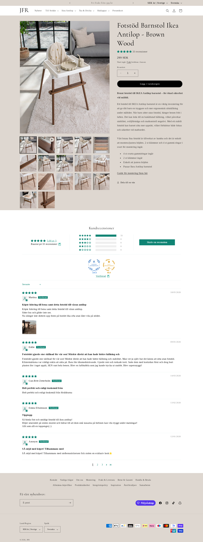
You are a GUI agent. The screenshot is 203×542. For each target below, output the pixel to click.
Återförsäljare (130, 485)
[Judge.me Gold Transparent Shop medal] (109, 265)
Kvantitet (121, 67)
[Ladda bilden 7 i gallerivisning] (64, 163)
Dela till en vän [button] (128, 182)
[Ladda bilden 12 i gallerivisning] (64, 181)
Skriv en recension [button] (157, 242)
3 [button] (102, 464)
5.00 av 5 (51, 240)
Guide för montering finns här (132, 173)
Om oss (79, 480)
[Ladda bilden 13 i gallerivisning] (83, 181)
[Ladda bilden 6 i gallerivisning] (46, 163)
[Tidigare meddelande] (70, 3)
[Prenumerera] (70, 502)
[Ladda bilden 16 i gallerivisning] (46, 200)
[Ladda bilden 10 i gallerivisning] (28, 181)
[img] (29, 293)
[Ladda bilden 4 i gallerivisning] (101, 145)
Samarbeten (145, 485)
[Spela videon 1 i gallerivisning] (46, 145)
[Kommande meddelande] (133, 3)
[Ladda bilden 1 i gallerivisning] (28, 145)
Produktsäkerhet (82, 485)
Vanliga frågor (66, 480)
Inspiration (116, 485)
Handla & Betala (143, 480)
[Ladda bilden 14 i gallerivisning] (101, 181)
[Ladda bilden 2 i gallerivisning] (64, 145)
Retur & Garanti (125, 480)
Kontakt (53, 480)
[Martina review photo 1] (29, 327)
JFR (28, 540)
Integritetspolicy (100, 485)
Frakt (129, 62)
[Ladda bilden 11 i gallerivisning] (46, 181)
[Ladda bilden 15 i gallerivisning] (28, 200)
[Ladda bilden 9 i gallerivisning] (101, 163)
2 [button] (97, 464)
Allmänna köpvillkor (62, 485)
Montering (91, 480)
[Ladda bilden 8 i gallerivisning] (83, 163)
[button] (52, 11)
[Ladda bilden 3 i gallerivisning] (83, 145)
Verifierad (101, 276)
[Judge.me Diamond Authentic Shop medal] (94, 265)
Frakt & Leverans (107, 480)
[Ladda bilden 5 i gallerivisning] (28, 163)
